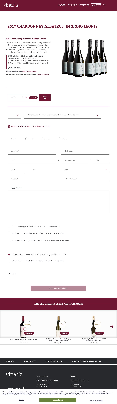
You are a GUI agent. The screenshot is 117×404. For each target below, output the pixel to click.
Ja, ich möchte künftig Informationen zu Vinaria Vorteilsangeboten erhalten (40, 240)
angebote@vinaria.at (43, 74)
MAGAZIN (62, 5)
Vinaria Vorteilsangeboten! (29, 71)
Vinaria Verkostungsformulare (86, 361)
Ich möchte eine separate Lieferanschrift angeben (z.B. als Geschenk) (37, 261)
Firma (65, 139)
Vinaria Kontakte (53, 361)
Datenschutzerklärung (76, 394)
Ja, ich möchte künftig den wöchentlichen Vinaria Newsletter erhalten (38, 233)
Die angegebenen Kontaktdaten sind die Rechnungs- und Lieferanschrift (39, 255)
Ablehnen (21, 400)
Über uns (10, 361)
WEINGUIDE (84, 5)
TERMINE (72, 5)
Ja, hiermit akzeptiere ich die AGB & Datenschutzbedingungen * (36, 226)
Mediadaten (29, 361)
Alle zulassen (58, 400)
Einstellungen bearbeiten (95, 400)
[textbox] (62, 115)
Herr (31, 139)
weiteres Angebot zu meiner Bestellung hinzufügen (30, 126)
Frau (48, 139)
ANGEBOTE (96, 5)
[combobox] (62, 115)
